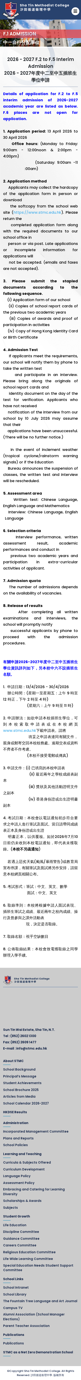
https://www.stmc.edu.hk (37, 212)
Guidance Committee (21, 1238)
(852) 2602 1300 (23, 1036)
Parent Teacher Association (26, 1326)
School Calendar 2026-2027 (26, 1103)
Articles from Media (19, 1096)
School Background (19, 1069)
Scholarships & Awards (22, 1201)
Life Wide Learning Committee (28, 1259)
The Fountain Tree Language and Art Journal (40, 1301)
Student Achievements (22, 1083)
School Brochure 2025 (21, 1090)
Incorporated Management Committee (36, 1131)
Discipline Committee (21, 1232)
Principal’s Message (19, 1076)
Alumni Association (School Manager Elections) (34, 1316)
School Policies (15, 1145)
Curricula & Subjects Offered (27, 1162)
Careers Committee (19, 1245)
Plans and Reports (18, 1138)
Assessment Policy (18, 1183)
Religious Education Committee (29, 1252)
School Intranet (16, 1287)
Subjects (10, 1207)
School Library (14, 1294)
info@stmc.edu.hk (31, 1048)
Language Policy (17, 1176)
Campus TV (13, 1308)
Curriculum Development (24, 1169)
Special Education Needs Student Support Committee (38, 1267)
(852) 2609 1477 (23, 1042)
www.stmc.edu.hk (19, 730)
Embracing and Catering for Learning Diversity (34, 1191)
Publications (13, 1343)
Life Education (14, 1225)
